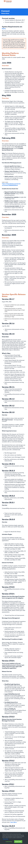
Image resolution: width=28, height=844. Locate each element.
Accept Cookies (18, 841)
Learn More (13, 822)
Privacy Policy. (5, 838)
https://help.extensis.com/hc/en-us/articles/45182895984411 (11, 184)
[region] (14, 838)
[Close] (25, 834)
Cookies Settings (9, 841)
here (3, 29)
